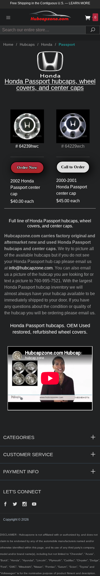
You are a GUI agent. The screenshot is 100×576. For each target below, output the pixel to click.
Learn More (79, 3)
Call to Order (73, 167)
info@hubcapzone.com (31, 268)
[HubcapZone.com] (50, 17)
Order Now (27, 167)
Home (8, 44)
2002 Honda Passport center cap (25, 187)
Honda (46, 44)
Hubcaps (27, 44)
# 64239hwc (27, 146)
